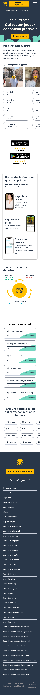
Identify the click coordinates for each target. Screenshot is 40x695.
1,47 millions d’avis (20, 163)
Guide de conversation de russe (15, 670)
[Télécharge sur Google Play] (20, 156)
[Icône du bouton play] (14, 77)
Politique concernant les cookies (32, 684)
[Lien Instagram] (28, 480)
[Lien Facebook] (11, 480)
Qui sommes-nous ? (10, 488)
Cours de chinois (9, 598)
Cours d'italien (8, 593)
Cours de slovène (9, 622)
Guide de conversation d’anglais (15, 636)
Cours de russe (9, 617)
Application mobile (10, 502)
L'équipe (6, 512)
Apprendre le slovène (11, 569)
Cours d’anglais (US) (11, 584)
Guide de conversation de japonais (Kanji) (19, 665)
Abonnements (8, 507)
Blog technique (9, 521)
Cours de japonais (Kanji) (12, 607)
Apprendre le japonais (11, 560)
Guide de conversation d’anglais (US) (17, 631)
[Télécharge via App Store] (20, 143)
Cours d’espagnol (28, 11)
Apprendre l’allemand (11, 531)
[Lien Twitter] (17, 480)
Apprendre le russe (10, 564)
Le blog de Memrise (10, 517)
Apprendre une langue (12, 526)
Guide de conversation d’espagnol (16, 641)
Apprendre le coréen (11, 555)
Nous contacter (9, 493)
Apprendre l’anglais (10, 536)
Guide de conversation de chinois (16, 650)
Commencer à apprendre (19, 3)
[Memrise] (4, 3)
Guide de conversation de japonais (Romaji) (20, 660)
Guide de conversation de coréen (16, 655)
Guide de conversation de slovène (16, 674)
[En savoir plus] (35, 3)
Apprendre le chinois (11, 550)
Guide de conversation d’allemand (16, 627)
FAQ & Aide (7, 497)
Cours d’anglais (9, 579)
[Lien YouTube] (23, 480)
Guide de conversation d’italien (15, 646)
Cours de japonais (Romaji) (13, 612)
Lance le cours (20, 36)
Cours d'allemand (9, 574)
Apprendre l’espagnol (11, 11)
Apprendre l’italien (10, 545)
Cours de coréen (9, 603)
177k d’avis (20, 150)
